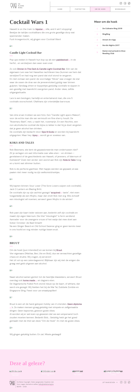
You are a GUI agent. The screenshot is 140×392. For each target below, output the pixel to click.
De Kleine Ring (21, 6)
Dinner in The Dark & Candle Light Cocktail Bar (41, 68)
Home (60, 9)
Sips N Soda (48, 131)
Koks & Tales (69, 160)
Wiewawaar (120, 9)
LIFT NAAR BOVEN (108, 382)
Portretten (80, 9)
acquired (55, 192)
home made (29, 280)
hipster (39, 29)
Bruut (59, 250)
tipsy (35, 135)
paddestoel (62, 59)
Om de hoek (100, 9)
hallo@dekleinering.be (46, 384)
